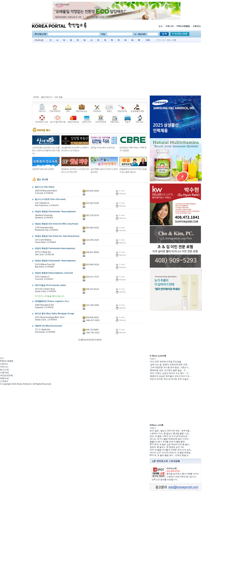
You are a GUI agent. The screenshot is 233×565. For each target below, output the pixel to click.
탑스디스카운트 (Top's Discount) (50, 199)
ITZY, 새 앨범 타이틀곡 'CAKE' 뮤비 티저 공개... (171, 450)
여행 (174, 40)
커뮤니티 (170, 26)
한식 (169, 40)
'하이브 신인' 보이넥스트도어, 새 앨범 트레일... (171, 452)
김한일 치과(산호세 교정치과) (102, 147)
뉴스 (161, 26)
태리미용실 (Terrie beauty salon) (50, 285)
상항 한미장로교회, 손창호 (43, 169)
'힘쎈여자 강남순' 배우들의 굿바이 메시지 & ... (170, 376)
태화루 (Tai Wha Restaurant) (48, 326)
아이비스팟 (171, 468)
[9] (100, 340)
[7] (95, 340)
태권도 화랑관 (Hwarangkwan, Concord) (54, 273)
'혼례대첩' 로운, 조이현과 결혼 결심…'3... (168, 370)
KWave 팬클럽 (6, 361)
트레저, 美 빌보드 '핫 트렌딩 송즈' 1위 (167, 447)
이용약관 (4, 372)
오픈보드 (197, 26)
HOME (36, 97)
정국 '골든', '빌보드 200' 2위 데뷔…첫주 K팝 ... (171, 431)
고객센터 (4, 381)
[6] (93, 340)
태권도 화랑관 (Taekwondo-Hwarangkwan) (55, 248)
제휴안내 (4, 378)
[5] (90, 340)
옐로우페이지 (46, 97)
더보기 (153, 359)
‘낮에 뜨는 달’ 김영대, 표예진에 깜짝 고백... (169, 364)
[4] (87, 340)
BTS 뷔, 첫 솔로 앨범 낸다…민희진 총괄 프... (170, 455)
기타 (148, 40)
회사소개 (4, 369)
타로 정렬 (58, 97)
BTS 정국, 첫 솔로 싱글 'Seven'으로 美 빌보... (170, 444)
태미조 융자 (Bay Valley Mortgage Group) (54, 313)
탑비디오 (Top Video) (44, 187)
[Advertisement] (116, 70)
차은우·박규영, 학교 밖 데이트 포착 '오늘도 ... (170, 379)
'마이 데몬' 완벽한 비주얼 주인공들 (165, 361)
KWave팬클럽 (183, 26)
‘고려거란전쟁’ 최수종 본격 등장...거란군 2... (170, 367)
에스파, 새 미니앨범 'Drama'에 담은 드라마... (170, 439)
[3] (85, 340)
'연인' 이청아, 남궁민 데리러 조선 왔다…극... (170, 373)
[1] (79, 340)
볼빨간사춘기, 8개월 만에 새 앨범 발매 (167, 441)
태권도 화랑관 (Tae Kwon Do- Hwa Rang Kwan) (57, 236)
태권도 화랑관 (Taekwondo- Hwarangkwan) (55, 211)
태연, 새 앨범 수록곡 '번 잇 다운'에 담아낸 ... (169, 436)
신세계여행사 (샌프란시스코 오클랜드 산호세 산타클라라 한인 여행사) (46, 150)
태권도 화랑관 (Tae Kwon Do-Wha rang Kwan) (56, 224)
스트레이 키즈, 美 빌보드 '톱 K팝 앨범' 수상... (170, 433)
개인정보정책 (6, 375)
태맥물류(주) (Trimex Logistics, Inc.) (52, 301)
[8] (98, 340)
